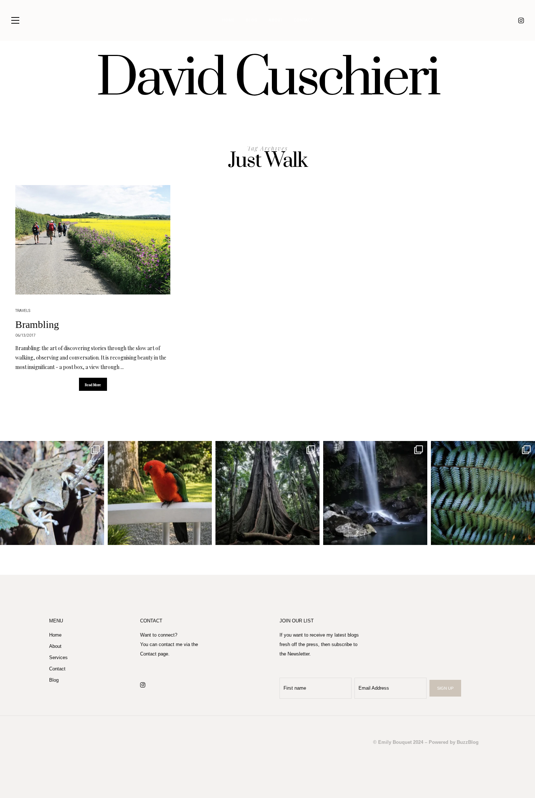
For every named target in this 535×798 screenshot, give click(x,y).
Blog (252, 20)
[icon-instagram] (521, 20)
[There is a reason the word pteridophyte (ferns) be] (483, 493)
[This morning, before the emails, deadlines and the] (267, 493)
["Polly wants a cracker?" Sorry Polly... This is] (160, 493)
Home (228, 20)
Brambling (37, 324)
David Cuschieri (267, 78)
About (276, 20)
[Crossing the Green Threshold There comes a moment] (375, 493)
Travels (22, 310)
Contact (303, 20)
